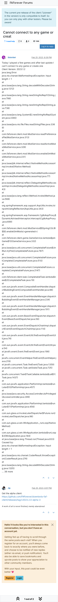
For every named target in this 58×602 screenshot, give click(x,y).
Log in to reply (47, 46)
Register (10, 578)
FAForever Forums (21, 2)
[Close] (52, 525)
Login (19, 578)
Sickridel (12, 57)
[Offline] (5, 488)
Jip (9, 488)
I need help (10, 41)
